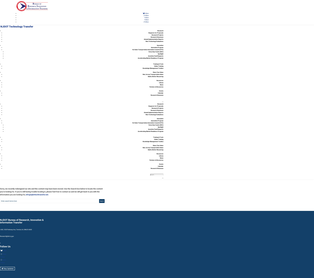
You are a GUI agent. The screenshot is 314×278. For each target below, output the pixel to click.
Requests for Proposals (155, 33)
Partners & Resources (156, 87)
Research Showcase (157, 37)
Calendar (160, 93)
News (161, 85)
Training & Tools (158, 64)
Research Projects (157, 35)
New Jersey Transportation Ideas (153, 74)
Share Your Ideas (158, 72)
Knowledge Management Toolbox (153, 68)
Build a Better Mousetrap (155, 76)
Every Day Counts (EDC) (156, 52)
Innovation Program (157, 47)
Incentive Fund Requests (155, 56)
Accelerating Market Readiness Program (150, 58)
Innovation (160, 45)
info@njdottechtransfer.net (37, 195)
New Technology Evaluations (154, 41)
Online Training (158, 66)
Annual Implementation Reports (153, 39)
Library (161, 82)
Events (161, 91)
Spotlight (160, 54)
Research (160, 31)
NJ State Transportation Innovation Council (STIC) (147, 49)
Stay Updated (8, 269)
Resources (160, 80)
